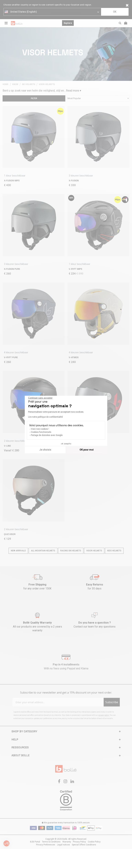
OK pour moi (87, 449)
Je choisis (45, 449)
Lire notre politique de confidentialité (45, 417)
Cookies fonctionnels (41, 432)
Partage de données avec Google (47, 435)
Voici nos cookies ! (40, 429)
